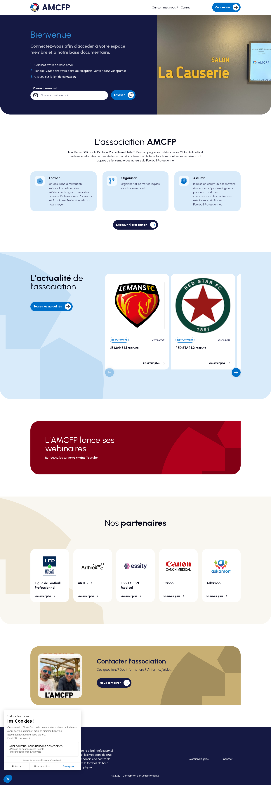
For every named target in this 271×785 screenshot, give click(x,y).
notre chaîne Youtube (83, 457)
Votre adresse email (45, 88)
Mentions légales (199, 759)
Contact (227, 759)
